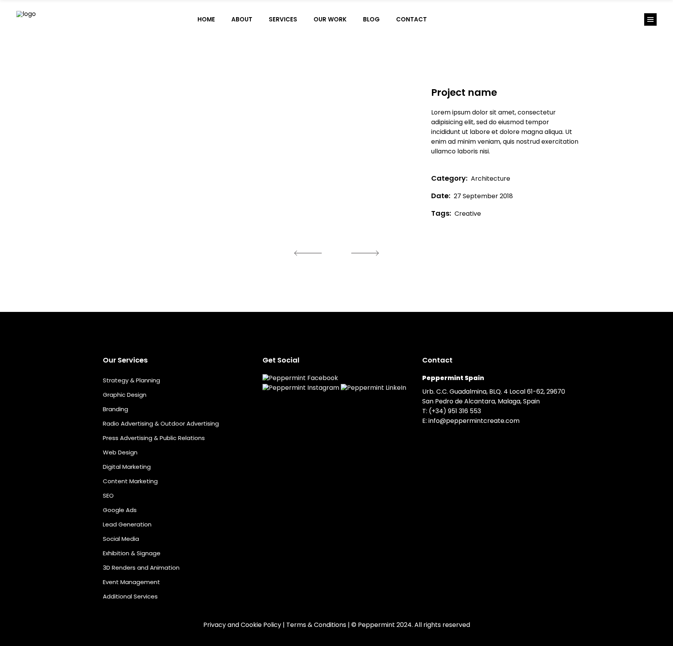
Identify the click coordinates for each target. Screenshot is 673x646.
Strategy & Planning (131, 380)
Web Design (120, 452)
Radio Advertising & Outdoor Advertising (161, 423)
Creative (468, 213)
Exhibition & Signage (131, 553)
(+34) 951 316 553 (455, 411)
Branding (115, 409)
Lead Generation (127, 524)
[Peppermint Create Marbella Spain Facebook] (443, 19)
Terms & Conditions (316, 624)
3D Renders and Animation (141, 567)
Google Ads (120, 510)
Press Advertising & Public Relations (154, 438)
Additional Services (130, 596)
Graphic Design (124, 395)
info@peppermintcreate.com (474, 420)
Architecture (490, 178)
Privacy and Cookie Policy (242, 624)
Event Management (131, 582)
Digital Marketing (127, 467)
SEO (108, 495)
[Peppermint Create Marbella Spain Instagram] (459, 19)
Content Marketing (130, 481)
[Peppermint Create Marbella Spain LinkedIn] (476, 19)
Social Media (121, 539)
